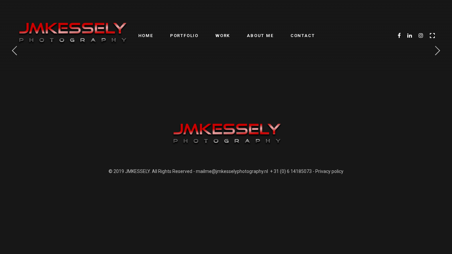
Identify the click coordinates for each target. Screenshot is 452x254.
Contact (303, 35)
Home (145, 35)
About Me (260, 35)
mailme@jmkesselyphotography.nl (232, 171)
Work (222, 35)
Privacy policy (329, 171)
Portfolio (184, 35)
